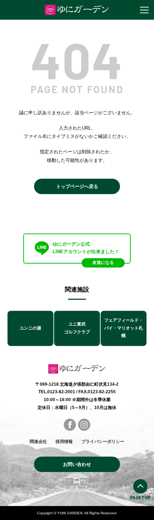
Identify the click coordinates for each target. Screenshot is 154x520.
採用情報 (64, 441)
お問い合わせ (77, 464)
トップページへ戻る (77, 186)
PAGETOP (140, 497)
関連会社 (38, 441)
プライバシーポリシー (102, 441)
